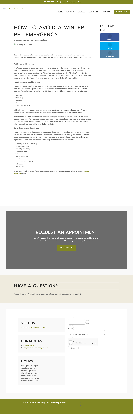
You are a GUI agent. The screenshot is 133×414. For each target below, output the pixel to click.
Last (87, 323)
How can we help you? (77, 334)
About (69, 12)
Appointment (122, 12)
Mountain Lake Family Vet (24, 40)
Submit (73, 348)
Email (70, 326)
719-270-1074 (48, 2)
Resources (93, 12)
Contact (107, 12)
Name (71, 318)
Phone (70, 328)
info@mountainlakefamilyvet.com (35, 348)
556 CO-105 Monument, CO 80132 (34, 327)
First (87, 320)
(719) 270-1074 (28, 345)
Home (60, 12)
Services (81, 12)
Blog (45, 40)
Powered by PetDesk (58, 403)
